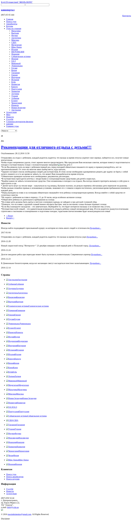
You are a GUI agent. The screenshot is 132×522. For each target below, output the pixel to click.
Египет (14, 101)
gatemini (9, 124)
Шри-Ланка (16, 47)
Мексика (15, 40)
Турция (14, 96)
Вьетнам (15, 33)
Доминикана (17, 66)
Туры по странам (13, 28)
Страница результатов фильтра (19, 121)
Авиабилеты (11, 24)
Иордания (15, 77)
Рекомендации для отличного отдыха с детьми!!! (46, 147)
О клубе (9, 119)
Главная (9, 19)
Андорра (15, 94)
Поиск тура (11, 21)
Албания (15, 98)
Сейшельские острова (21, 56)
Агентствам (11, 112)
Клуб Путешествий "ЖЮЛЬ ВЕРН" (17, 2)
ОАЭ (13, 61)
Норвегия (15, 84)
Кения (14, 70)
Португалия (16, 89)
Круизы (9, 26)
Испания (15, 80)
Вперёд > (10, 218)
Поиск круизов (12, 479)
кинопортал (8, 10)
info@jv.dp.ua (13, 507)
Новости (10, 117)
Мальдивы (16, 31)
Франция (15, 54)
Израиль (15, 105)
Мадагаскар (16, 45)
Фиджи (14, 35)
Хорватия (15, 91)
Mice (8, 115)
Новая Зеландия (18, 108)
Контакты (126, 16)
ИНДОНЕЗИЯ (17, 52)
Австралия (16, 110)
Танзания (15, 73)
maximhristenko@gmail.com (19, 514)
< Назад (9, 216)
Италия (14, 49)
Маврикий (16, 63)
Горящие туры (12, 126)
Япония (14, 59)
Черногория (16, 103)
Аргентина (16, 38)
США (13, 42)
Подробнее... (95, 228)
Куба (13, 82)
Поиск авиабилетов (14, 477)
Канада (14, 87)
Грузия (14, 68)
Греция (14, 75)
